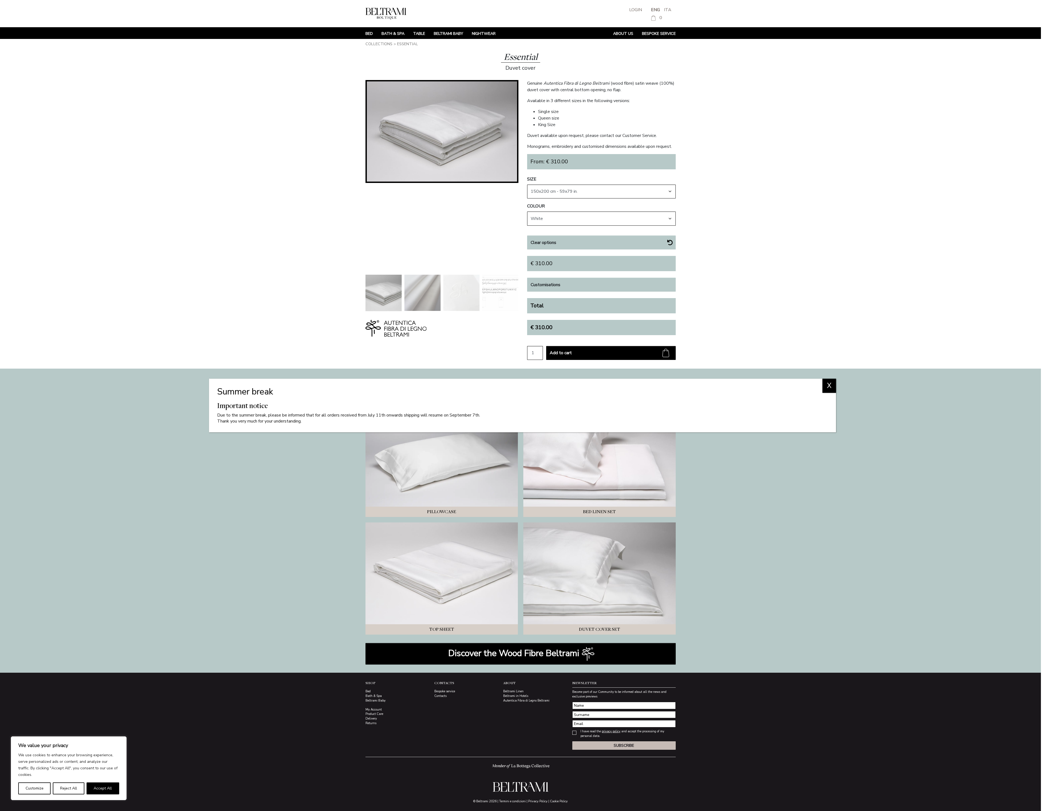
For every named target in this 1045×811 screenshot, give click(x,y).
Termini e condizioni (512, 801)
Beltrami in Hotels (515, 696)
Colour (536, 206)
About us (623, 33)
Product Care (374, 714)
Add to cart (561, 353)
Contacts (440, 696)
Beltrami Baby (448, 33)
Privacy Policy (538, 801)
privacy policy (611, 731)
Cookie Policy (559, 801)
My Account (373, 710)
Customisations (545, 285)
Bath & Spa (393, 33)
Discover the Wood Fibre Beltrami (514, 653)
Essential (407, 44)
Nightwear (484, 33)
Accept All (103, 788)
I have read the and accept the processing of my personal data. (622, 733)
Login (635, 10)
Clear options (543, 243)
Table (419, 33)
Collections (378, 44)
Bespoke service (659, 33)
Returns (370, 723)
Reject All (68, 788)
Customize (35, 788)
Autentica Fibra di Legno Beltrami (526, 701)
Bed (369, 33)
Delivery (371, 719)
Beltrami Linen (513, 691)
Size (531, 179)
